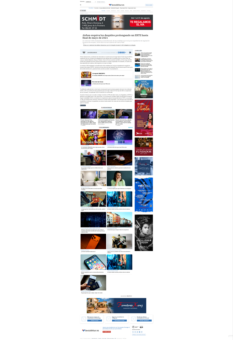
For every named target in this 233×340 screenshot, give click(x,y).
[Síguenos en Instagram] (135, 332)
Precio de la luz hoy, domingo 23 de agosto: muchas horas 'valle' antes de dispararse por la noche (88, 122)
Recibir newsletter (144, 320)
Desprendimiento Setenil (104, 8)
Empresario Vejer (132, 8)
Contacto (100, 338)
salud (131, 10)
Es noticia (91, 8)
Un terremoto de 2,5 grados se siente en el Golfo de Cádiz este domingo (146, 76)
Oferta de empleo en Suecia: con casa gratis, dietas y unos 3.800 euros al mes (106, 121)
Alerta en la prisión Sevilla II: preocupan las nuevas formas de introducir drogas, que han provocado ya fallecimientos (146, 54)
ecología (122, 10)
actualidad (82, 13)
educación (127, 10)
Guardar (127, 52)
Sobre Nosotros (94, 338)
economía (103, 10)
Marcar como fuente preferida (139, 334)
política (118, 10)
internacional (113, 10)
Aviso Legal (104, 338)
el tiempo (148, 10)
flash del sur (143, 10)
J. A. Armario (83, 125)
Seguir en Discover (101, 1)
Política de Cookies (110, 338)
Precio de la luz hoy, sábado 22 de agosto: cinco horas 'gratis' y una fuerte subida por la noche (123, 122)
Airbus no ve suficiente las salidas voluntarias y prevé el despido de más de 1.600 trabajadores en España (109, 45)
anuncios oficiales (136, 10)
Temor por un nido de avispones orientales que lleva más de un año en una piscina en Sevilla (146, 65)
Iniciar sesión (149, 5)
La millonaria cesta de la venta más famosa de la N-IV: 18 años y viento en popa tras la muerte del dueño (147, 60)
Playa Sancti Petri (123, 8)
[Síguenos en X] (133, 332)
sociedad (108, 10)
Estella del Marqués (115, 8)
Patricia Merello (101, 124)
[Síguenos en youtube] (139, 332)
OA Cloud (124, 338)
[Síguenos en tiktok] (137, 332)
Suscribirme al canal (119, 320)
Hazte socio (107, 331)
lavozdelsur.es (92, 52)
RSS (115, 338)
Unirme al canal (94, 320)
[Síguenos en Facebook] (142, 332)
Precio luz (96, 8)
